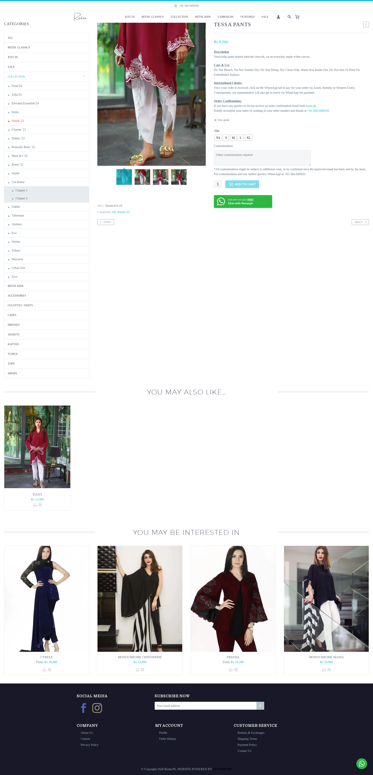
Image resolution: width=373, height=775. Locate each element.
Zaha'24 (17, 94)
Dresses (14, 324)
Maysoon (17, 259)
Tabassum (18, 215)
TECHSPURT (222, 769)
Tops (11, 363)
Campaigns (226, 16)
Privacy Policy (89, 744)
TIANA (37, 494)
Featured (247, 16)
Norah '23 (123, 212)
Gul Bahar (18, 182)
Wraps (12, 373)
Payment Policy (247, 744)
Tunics (13, 354)
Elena (15, 112)
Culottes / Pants (20, 305)
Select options (35, 505)
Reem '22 (17, 164)
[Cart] (298, 16)
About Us (87, 732)
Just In (130, 16)
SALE (11, 66)
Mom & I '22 (20, 155)
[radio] (218, 138)
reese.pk (311, 105)
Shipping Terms (247, 738)
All (114, 212)
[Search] (289, 16)
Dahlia (16, 206)
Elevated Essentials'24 (25, 103)
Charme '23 (19, 129)
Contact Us (244, 750)
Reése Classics (153, 16)
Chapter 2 (22, 198)
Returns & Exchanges (251, 732)
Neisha (16, 241)
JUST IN (13, 57)
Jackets (13, 334)
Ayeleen (17, 224)
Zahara (16, 250)
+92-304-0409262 (188, 5)
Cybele (46, 657)
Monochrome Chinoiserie (140, 657)
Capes (12, 315)
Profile (163, 732)
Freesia (233, 657)
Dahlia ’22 (18, 138)
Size (217, 130)
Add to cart (245, 184)
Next (359, 222)
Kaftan (13, 344)
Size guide (223, 120)
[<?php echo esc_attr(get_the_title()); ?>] (40, 505)
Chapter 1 (22, 190)
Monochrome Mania (326, 657)
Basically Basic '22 (23, 147)
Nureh (15, 173)
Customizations (223, 145)
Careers (85, 738)
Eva (14, 233)
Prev (107, 222)
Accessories (17, 295)
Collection (179, 16)
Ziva (14, 276)
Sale (264, 16)
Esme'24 (17, 85)
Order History (167, 738)
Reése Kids (203, 16)
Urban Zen (18, 268)
